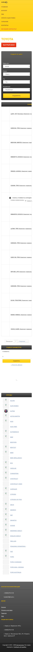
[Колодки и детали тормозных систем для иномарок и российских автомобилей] (4, 2)
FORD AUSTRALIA (15, 572)
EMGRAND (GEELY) (16, 531)
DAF (11, 515)
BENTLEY (13, 447)
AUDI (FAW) (13, 426)
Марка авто (6, 63)
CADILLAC (13, 468)
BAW (11, 437)
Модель (5, 71)
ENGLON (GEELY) (15, 536)
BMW (11, 452)
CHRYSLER (13, 489)
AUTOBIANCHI (14, 432)
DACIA (12, 505)
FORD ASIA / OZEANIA (17, 567)
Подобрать (16, 361)
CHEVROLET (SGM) (16, 484)
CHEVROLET (14, 479)
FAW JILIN (13, 541)
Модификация (6, 86)
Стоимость (6, 351)
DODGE (12, 525)
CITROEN (13, 494)
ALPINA (12, 411)
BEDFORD (13, 442)
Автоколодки (20, 645)
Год (4, 79)
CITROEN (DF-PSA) (16, 499)
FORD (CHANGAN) (15, 562)
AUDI (11, 421)
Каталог (10, 34)
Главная (3, 34)
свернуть (29, 201)
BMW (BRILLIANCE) (16, 458)
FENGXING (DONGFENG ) (18, 546)
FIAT (11, 551)
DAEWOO (13, 510)
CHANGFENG (14, 473)
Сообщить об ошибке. (20, 647)
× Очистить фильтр (16, 365)
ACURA (12, 400)
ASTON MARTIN (15, 416)
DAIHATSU (13, 520)
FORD (12, 557)
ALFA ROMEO (14, 406)
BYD (11, 463)
